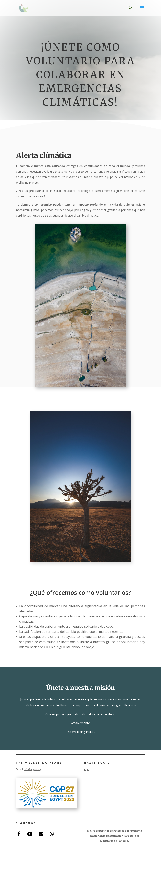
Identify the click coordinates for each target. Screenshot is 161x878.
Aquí (86, 769)
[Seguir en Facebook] (19, 834)
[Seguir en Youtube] (30, 834)
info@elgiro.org (32, 769)
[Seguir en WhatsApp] (52, 834)
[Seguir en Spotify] (41, 834)
